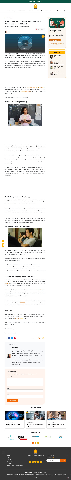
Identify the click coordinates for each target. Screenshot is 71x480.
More (58, 11)
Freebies (31, 11)
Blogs (14, 11)
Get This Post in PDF (40, 29)
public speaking (38, 290)
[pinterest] (3, 246)
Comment (9, 377)
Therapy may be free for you (35, 1)
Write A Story (44, 11)
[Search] (64, 11)
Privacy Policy (10, 463)
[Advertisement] (25, 78)
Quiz (37, 11)
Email (8, 394)
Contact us (9, 461)
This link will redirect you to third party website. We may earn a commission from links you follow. (56, 44)
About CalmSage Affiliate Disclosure (15, 465)
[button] (33, 443)
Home (8, 11)
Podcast (52, 11)
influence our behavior (26, 91)
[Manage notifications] (68, 477)
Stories (8, 457)
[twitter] (3, 244)
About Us (9, 455)
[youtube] (38, 462)
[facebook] (3, 241)
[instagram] (33, 462)
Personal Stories (22, 11)
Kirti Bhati (8, 32)
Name (8, 388)
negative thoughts (19, 318)
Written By (9, 31)
